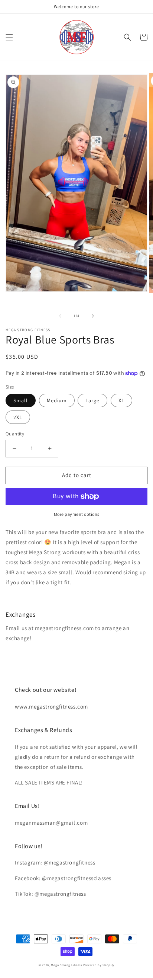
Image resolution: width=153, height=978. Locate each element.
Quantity (15, 434)
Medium (57, 400)
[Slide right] (93, 316)
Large (92, 400)
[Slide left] (60, 316)
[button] (9, 37)
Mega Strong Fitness (66, 965)
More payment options (77, 514)
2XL (17, 417)
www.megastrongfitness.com (51, 706)
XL (121, 400)
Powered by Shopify (99, 965)
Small (20, 400)
